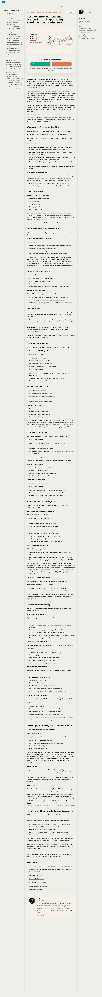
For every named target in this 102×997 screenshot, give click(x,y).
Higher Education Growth (12, 11)
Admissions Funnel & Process (13, 56)
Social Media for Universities (14, 38)
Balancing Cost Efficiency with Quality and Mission (86, 35)
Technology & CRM (10, 72)
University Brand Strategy (13, 32)
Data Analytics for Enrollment (37, 882)
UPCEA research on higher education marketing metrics (50, 420)
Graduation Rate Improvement (14, 84)
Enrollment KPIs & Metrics (13, 76)
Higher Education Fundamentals (14, 14)
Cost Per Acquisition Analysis (37, 866)
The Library (31, 12)
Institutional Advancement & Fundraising (13, 69)
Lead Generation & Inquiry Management (12, 53)
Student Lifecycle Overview (13, 24)
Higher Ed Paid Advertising (13, 36)
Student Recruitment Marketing (14, 26)
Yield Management (10, 58)
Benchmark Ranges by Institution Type (87, 25)
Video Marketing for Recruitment (15, 42)
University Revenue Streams (14, 18)
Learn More (82, 42)
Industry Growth (41, 12)
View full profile (40, 915)
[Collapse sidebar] (22, 10)
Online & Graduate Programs (13, 62)
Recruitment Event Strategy (14, 50)
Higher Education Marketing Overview (14, 29)
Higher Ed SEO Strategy (13, 34)
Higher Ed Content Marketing (14, 40)
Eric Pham (40, 899)
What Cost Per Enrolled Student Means (87, 22)
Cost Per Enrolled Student (13, 80)
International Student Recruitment (14, 64)
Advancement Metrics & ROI (14, 89)
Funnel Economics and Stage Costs (87, 30)
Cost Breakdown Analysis (85, 28)
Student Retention (10, 60)
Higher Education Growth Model (15, 16)
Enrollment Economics (12, 22)
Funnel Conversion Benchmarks (15, 78)
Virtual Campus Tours (12, 48)
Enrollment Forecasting (12, 86)
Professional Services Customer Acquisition (41, 869)
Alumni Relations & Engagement (14, 66)
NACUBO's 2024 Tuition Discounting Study (39, 261)
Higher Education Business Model (15, 20)
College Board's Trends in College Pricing (45, 754)
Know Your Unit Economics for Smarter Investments (86, 39)
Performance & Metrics (11, 74)
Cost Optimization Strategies (86, 32)
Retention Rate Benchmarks (14, 82)
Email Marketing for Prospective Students (15, 45)
